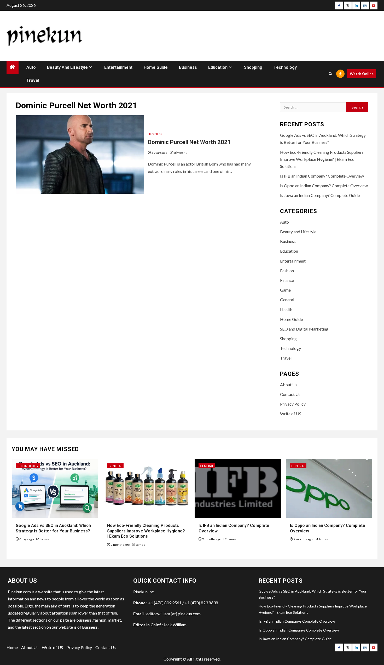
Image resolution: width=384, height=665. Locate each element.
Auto (31, 67)
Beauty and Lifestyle (67, 67)
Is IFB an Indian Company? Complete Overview (322, 175)
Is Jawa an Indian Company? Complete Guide (320, 195)
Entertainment (118, 67)
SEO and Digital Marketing (304, 328)
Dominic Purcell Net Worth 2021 (189, 142)
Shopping (253, 67)
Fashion (287, 270)
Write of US (290, 413)
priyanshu (180, 153)
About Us (288, 384)
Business (188, 67)
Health (286, 309)
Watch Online (362, 73)
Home (12, 647)
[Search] (330, 74)
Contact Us (290, 394)
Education (218, 67)
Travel (32, 80)
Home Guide (156, 67)
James (44, 539)
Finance (287, 280)
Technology (285, 67)
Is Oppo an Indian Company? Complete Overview (324, 185)
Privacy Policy (293, 403)
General (287, 299)
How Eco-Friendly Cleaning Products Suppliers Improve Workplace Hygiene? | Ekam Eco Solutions (322, 159)
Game (285, 289)
